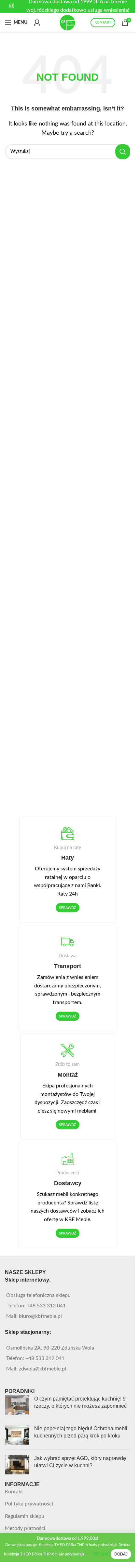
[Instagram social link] (11, 6)
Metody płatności (25, 1528)
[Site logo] (67, 22)
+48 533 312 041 (46, 1305)
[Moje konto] (37, 22)
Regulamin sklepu (24, 1516)
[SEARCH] (122, 151)
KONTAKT (102, 22)
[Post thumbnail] (17, 1405)
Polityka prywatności (29, 1503)
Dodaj (121, 1554)
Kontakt (14, 1491)
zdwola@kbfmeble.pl (42, 1368)
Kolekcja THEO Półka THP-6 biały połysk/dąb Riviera (47, 1554)
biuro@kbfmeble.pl (40, 1316)
